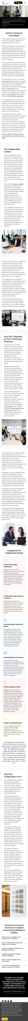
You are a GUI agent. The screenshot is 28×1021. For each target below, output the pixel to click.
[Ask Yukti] (18, 2)
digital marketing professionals (15, 96)
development (10, 89)
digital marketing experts (17, 408)
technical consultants (18, 184)
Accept (5, 1019)
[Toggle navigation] (24, 2)
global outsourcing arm (7, 81)
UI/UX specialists (11, 94)
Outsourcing (7, 19)
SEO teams (9, 410)
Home (3, 19)
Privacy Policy (17, 1014)
